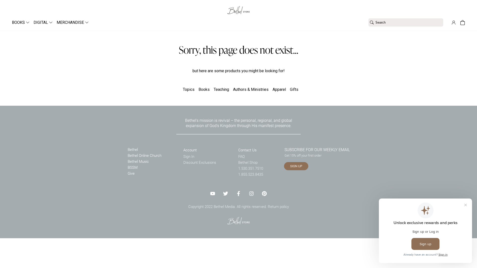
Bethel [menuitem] (133, 149)
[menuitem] (19, 22)
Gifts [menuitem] (294, 89)
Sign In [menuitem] (188, 156)
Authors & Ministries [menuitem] (251, 89)
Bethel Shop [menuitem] (248, 162)
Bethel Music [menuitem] (138, 161)
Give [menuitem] (131, 173)
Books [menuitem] (204, 89)
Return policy (278, 206)
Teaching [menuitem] (221, 89)
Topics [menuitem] (189, 89)
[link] (238, 7)
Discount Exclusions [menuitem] (199, 162)
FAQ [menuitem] (241, 156)
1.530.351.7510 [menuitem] (250, 168)
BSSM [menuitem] (133, 167)
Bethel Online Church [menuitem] (144, 155)
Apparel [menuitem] (279, 89)
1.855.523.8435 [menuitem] (250, 174)
